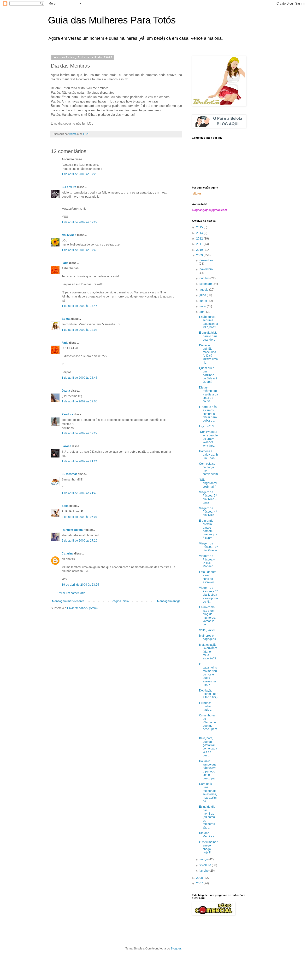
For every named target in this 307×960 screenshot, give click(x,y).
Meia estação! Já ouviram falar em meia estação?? (208, 651)
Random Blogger (73, 529)
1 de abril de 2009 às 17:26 (79, 174)
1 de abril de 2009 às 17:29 (79, 222)
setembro (206, 284)
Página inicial (121, 601)
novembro (206, 269)
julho (203, 295)
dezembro (206, 260)
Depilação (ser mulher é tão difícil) (208, 694)
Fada (65, 263)
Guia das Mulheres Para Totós (112, 20)
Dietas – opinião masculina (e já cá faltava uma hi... (208, 354)
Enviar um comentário (71, 593)
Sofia (65, 506)
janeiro (204, 870)
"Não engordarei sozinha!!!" (208, 483)
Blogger (176, 948)
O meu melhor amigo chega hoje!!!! (208, 847)
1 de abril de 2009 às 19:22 (79, 433)
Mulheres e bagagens (207, 637)
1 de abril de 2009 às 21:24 (79, 461)
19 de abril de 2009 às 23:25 (80, 584)
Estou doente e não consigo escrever (207, 577)
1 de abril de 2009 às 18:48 (79, 377)
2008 (200, 878)
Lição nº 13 (206, 426)
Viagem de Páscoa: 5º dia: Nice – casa (208, 497)
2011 (200, 244)
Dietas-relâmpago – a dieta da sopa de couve (208, 394)
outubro (205, 278)
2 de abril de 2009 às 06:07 (79, 517)
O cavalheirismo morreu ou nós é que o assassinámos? (208, 674)
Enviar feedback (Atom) (82, 608)
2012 (200, 238)
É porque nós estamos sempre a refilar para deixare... (208, 414)
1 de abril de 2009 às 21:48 (79, 493)
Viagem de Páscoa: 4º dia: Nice (208, 512)
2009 (200, 255)
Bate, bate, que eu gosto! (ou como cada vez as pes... (208, 747)
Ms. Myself (69, 235)
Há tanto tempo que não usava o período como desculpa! (208, 770)
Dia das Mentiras (206, 834)
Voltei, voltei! (207, 630)
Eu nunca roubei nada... (205, 706)
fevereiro (206, 865)
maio (203, 306)
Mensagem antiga (169, 601)
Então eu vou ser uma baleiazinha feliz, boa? (208, 322)
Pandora (67, 414)
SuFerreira (69, 187)
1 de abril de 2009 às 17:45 (79, 306)
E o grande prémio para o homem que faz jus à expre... (208, 529)
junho (204, 301)
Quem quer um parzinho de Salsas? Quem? (208, 375)
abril (203, 312)
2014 (200, 233)
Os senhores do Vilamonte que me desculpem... (208, 724)
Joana (66, 390)
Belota (66, 318)
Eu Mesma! (69, 474)
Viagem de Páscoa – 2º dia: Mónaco (207, 561)
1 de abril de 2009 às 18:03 (79, 329)
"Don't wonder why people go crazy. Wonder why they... (208, 438)
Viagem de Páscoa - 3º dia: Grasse (208, 547)
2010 (200, 249)
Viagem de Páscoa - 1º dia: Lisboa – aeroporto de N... (208, 594)
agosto (204, 289)
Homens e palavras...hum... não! (208, 455)
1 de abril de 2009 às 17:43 (79, 250)
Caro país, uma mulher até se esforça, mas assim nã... (208, 792)
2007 (200, 883)
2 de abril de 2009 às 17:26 (79, 540)
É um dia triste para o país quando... (208, 336)
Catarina (67, 553)
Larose (66, 446)
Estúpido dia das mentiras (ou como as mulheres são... (207, 817)
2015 (200, 227)
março (204, 859)
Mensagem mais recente (68, 601)
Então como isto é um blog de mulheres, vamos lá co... (207, 616)
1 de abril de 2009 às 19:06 (79, 401)
